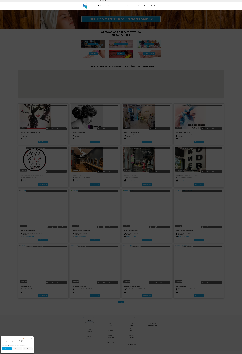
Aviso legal (25, 351)
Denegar (17, 348)
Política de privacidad (18, 351)
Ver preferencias (27, 348)
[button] (32, 338)
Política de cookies (11, 351)
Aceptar (6, 348)
